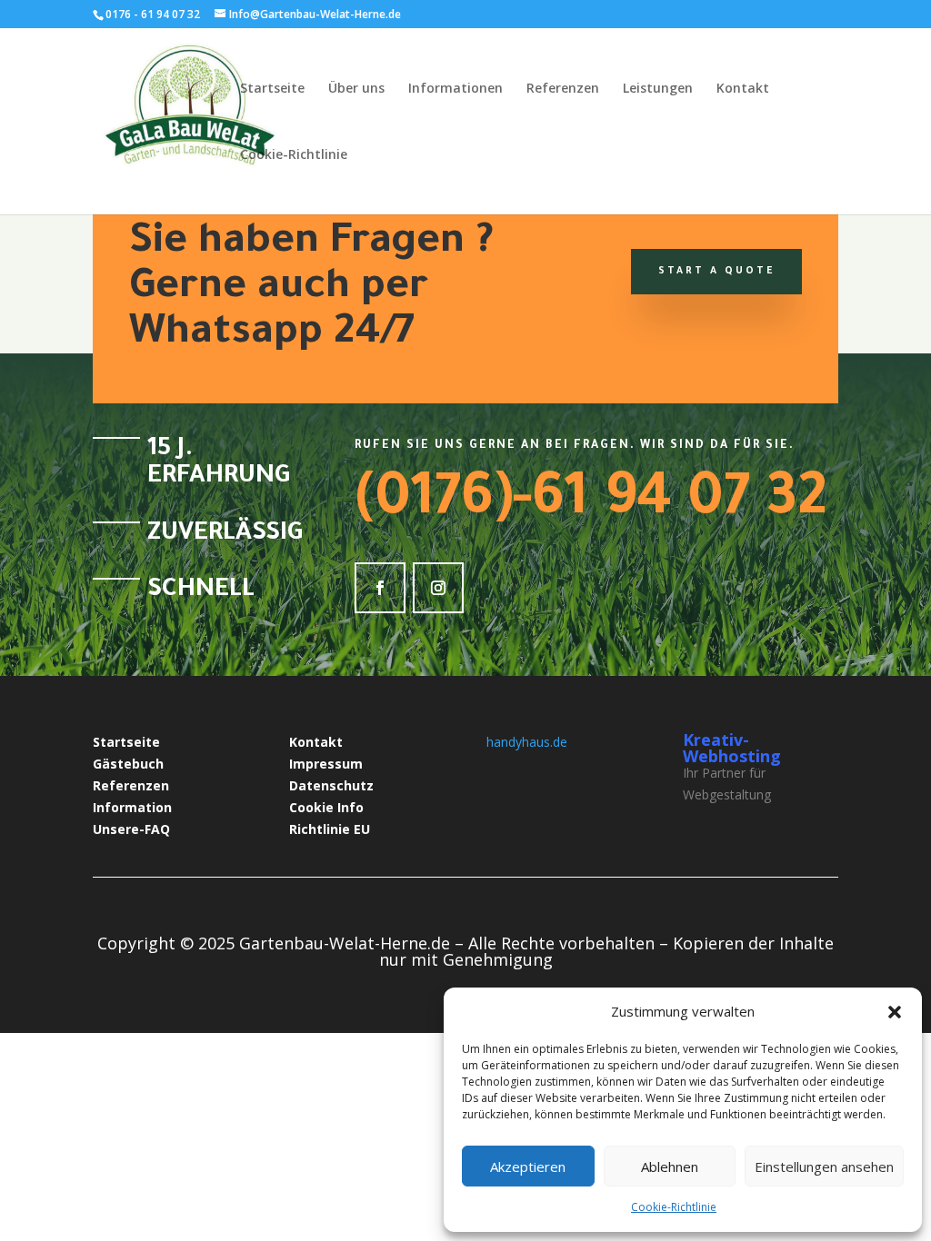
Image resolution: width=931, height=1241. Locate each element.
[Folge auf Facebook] (380, 587)
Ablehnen (669, 1166)
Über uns (356, 89)
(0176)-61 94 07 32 (590, 503)
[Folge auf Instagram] (438, 587)
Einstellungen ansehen (824, 1166)
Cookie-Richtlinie (673, 1207)
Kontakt (742, 89)
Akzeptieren (528, 1166)
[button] (895, 1012)
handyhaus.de (526, 741)
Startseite (272, 89)
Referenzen (562, 89)
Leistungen (658, 89)
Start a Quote (716, 271)
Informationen (455, 89)
